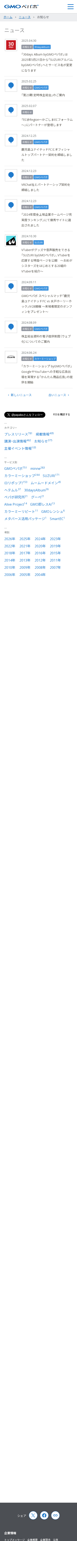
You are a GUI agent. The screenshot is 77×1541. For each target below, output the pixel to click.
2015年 (55, 553)
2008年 (40, 567)
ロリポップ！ (15, 483)
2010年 (9, 567)
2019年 (55, 546)
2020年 (40, 546)
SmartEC (57, 518)
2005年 (25, 574)
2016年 (40, 553)
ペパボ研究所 (16, 497)
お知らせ (27, 47)
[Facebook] (44, 1515)
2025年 (25, 539)
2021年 (25, 546)
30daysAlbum (42, 47)
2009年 (25, 567)
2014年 (9, 560)
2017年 (25, 553)
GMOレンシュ (53, 511)
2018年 (9, 553)
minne (37, 468)
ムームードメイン (46, 483)
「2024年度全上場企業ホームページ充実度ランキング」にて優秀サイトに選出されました (46, 219)
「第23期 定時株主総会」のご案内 (43, 95)
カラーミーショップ (45, 358)
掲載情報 (45, 434)
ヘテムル (12, 490)
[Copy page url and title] (55, 1515)
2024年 (40, 539)
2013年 (25, 560)
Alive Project (15, 504)
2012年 (40, 560)
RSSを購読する (61, 414)
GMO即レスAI (42, 504)
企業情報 (10, 1533)
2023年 (55, 539)
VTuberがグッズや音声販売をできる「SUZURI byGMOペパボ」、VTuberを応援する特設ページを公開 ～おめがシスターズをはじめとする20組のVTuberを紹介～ (46, 260)
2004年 (40, 574)
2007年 (55, 567)
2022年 (9, 546)
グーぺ (37, 497)
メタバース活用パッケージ (25, 518)
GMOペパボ (40, 87)
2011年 (55, 560)
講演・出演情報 (17, 441)
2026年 (9, 539)
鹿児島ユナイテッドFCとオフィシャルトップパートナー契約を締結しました (46, 154)
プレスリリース (18, 434)
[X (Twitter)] (33, 1515)
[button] (70, 6)
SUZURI (38, 242)
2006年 (9, 574)
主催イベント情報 (20, 448)
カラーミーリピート (21, 511)
